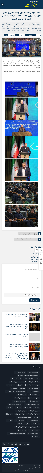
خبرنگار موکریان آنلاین (26, 234)
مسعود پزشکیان (33, 420)
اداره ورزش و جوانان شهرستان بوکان (28, 375)
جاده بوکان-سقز (33, 391)
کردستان (35, 437)
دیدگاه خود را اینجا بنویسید (31, 269)
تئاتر (22, 388)
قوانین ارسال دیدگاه (30, 295)
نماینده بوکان (34, 430)
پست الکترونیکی (34, 287)
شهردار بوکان (34, 411)
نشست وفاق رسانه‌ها (21, 239)
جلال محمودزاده (33, 398)
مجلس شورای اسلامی (24, 417)
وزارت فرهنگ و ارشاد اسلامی (16, 433)
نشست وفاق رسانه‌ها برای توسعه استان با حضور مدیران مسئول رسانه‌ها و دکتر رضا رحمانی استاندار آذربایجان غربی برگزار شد (21, 16)
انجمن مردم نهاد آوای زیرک (18, 382)
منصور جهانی (20, 420)
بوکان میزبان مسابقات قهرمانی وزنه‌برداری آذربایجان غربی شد (18, 345)
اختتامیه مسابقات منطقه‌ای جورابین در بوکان (16, 335)
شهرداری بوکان (21, 411)
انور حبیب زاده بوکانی (31, 385)
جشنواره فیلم (22, 395)
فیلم (36, 417)
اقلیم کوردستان (33, 382)
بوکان (10, 385)
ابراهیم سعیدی (33, 372)
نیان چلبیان (22, 430)
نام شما (36, 278)
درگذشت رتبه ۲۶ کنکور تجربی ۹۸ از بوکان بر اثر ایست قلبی (17, 315)
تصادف (14, 388)
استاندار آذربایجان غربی (31, 379)
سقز (36, 408)
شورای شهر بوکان (33, 414)
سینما (9, 408)
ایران (19, 385)
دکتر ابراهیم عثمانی (19, 401)
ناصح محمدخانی (23, 424)
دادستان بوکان (20, 398)
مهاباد (9, 420)
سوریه (18, 408)
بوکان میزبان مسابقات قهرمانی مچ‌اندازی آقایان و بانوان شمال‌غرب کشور (17, 326)
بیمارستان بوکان (33, 388)
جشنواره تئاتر (34, 395)
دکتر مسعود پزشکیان (15, 404)
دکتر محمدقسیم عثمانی (31, 404)
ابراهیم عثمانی (20, 372)
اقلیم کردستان (16, 379)
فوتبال (8, 414)
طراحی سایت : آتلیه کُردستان (21, 470)
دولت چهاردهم (33, 401)
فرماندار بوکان (19, 414)
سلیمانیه (27, 408)
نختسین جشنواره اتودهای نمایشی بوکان (27, 427)
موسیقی (35, 424)
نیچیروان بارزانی (33, 433)
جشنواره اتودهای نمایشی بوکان (15, 391)
